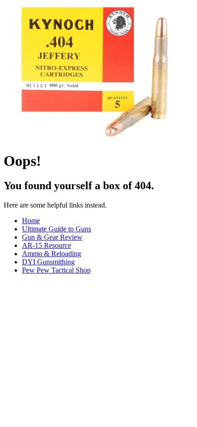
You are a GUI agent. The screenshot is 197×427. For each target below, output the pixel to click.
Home (31, 220)
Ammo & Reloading (51, 253)
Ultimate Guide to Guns (56, 229)
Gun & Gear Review (52, 237)
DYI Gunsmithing (48, 262)
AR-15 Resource (46, 245)
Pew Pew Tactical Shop (56, 270)
